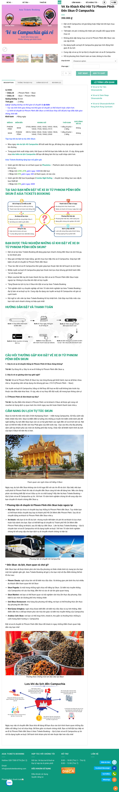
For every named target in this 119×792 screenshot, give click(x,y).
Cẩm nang (76, 2)
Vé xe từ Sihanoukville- (101, 104)
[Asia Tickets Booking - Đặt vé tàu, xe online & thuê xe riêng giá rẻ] (59, 2)
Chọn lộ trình (65, 61)
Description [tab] (8, 82)
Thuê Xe (43, 2)
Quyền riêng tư (37, 777)
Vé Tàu (25, 2)
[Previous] (7, 28)
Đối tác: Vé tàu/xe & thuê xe (42, 760)
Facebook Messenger (102, 768)
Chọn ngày (65, 66)
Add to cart (99, 73)
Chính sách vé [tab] (42, 82)
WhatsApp (106, 780)
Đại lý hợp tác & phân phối (42, 763)
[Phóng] (5, 49)
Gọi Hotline (106, 774)
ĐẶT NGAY (83, 73)
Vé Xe (9, 2)
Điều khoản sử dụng (39, 774)
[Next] (52, 28)
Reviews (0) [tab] (56, 82)
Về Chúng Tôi (91, 2)
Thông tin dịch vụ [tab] (25, 82)
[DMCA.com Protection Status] (68, 770)
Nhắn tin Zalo (105, 762)
